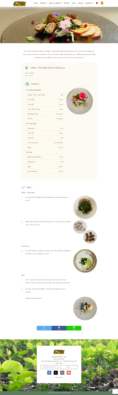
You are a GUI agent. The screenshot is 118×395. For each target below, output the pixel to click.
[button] (43, 3)
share (44, 329)
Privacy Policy (59, 377)
